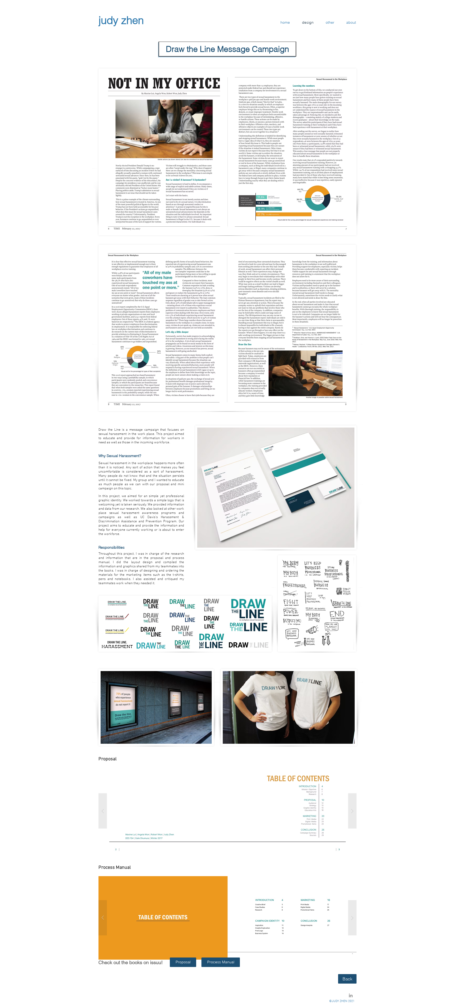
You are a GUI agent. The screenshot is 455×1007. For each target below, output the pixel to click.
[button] (227, 810)
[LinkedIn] (350, 995)
